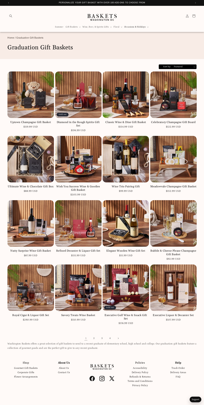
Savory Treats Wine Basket (78, 315)
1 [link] (85, 338)
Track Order (178, 368)
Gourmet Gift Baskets (26, 368)
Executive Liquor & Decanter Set (173, 315)
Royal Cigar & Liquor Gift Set (30, 315)
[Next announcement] (195, 3)
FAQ (178, 376)
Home (10, 37)
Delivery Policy (140, 372)
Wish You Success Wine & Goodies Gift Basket (78, 188)
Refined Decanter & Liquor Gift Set (78, 251)
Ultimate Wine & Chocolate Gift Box (30, 186)
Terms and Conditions (140, 381)
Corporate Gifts (25, 372)
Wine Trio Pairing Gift (126, 186)
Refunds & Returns (140, 376)
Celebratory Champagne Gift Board (173, 122)
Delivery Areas (178, 372)
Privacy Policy (140, 385)
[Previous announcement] (8, 3)
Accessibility (140, 368)
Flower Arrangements (26, 376)
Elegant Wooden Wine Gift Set (125, 251)
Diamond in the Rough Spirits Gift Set (78, 123)
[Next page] (118, 338)
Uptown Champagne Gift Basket (30, 122)
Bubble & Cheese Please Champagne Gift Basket (173, 252)
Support (195, 399)
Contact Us (64, 372)
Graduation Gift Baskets (29, 37)
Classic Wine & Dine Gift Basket (125, 122)
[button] (10, 16)
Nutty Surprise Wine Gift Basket (30, 251)
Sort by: (167, 66)
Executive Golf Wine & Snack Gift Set (126, 317)
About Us (64, 368)
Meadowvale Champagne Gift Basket (173, 186)
